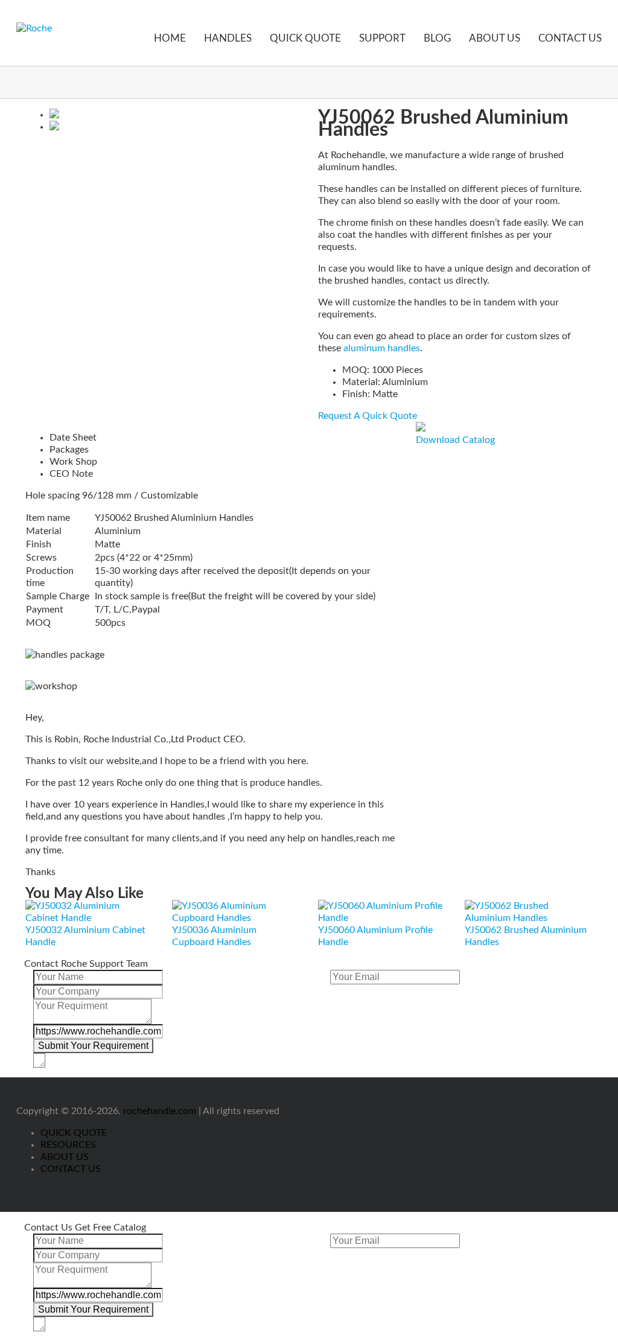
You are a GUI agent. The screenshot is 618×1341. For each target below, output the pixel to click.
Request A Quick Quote (367, 416)
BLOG (437, 38)
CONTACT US (570, 38)
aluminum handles (381, 348)
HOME (170, 38)
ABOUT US (494, 38)
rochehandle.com (159, 1111)
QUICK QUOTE (305, 38)
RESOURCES (68, 1145)
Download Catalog (455, 440)
